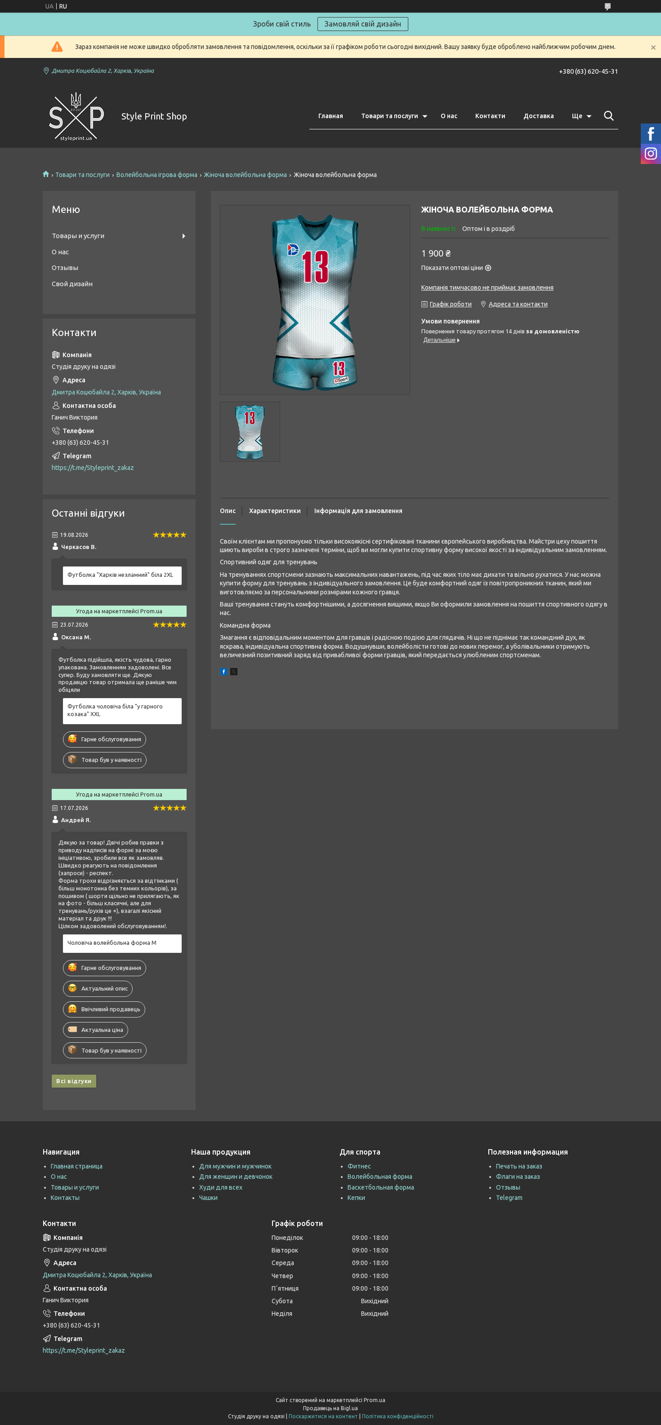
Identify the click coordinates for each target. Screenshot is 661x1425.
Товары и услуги (78, 235)
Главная (330, 115)
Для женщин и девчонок (235, 1176)
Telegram (509, 1197)
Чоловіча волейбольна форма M (111, 942)
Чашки (208, 1197)
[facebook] (224, 673)
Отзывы (65, 267)
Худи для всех (220, 1187)
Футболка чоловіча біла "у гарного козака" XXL (115, 710)
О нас (449, 115)
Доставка (538, 115)
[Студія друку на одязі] (76, 116)
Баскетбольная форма (381, 1187)
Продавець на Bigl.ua (330, 1408)
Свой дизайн (72, 284)
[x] (233, 673)
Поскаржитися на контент (323, 1416)
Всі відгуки (74, 1081)
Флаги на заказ (518, 1176)
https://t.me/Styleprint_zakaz (93, 467)
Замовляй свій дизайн (363, 24)
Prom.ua (374, 1400)
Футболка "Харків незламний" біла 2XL (120, 574)
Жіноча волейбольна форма (245, 174)
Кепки (356, 1197)
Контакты (65, 1197)
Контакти (490, 115)
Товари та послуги (389, 115)
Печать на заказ (519, 1166)
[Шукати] (607, 116)
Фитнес (359, 1166)
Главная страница (77, 1166)
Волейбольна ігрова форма (156, 174)
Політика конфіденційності (397, 1416)
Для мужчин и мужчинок (235, 1166)
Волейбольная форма (380, 1176)
